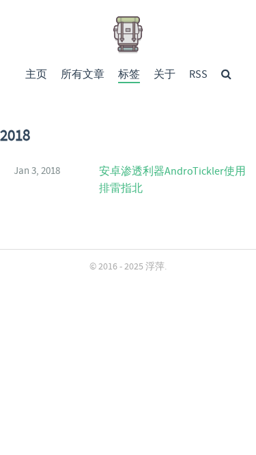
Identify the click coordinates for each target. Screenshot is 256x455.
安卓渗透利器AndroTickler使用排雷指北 (172, 180)
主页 (36, 75)
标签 (129, 75)
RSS (198, 75)
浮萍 (155, 267)
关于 (164, 75)
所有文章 (82, 75)
